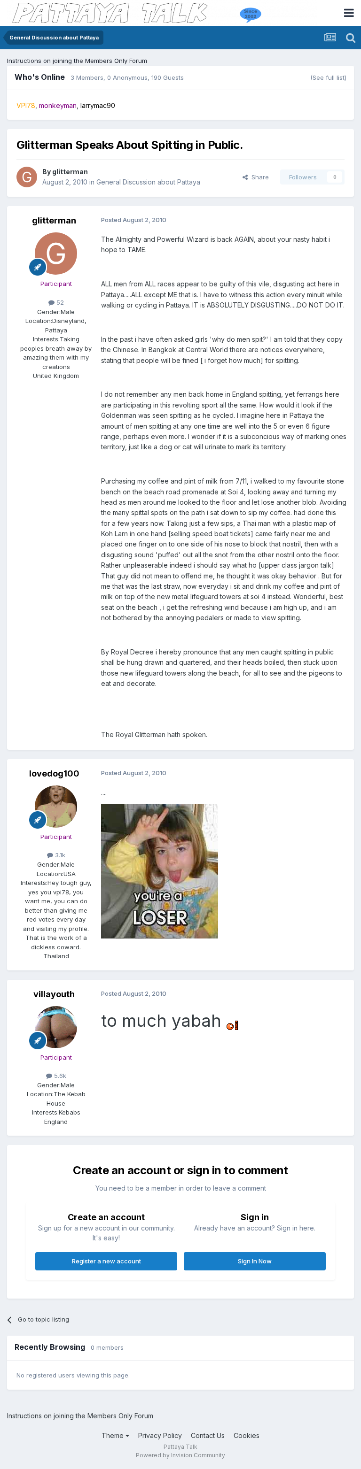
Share (258, 177)
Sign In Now (255, 1261)
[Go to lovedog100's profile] (56, 806)
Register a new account (106, 1261)
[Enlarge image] (232, 1024)
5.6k (59, 1075)
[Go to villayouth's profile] (56, 1027)
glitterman (70, 172)
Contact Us (208, 1435)
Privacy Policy (160, 1435)
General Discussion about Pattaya (148, 182)
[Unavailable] (159, 871)
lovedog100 (54, 773)
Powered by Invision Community (180, 1455)
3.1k (59, 855)
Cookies (246, 1435)
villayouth (54, 994)
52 (59, 302)
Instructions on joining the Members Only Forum (77, 60)
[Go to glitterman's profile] (26, 177)
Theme (114, 1435)
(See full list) (328, 77)
